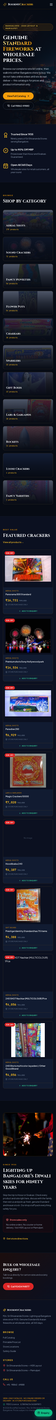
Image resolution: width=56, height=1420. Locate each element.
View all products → (13, 542)
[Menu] (51, 4)
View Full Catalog (16, 96)
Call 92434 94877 (20, 1286)
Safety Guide (9, 1351)
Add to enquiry (29, 611)
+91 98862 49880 (15, 1384)
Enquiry (45, 1412)
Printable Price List (12, 1342)
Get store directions (17, 1238)
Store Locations (11, 1346)
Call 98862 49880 (20, 105)
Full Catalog (9, 1337)
